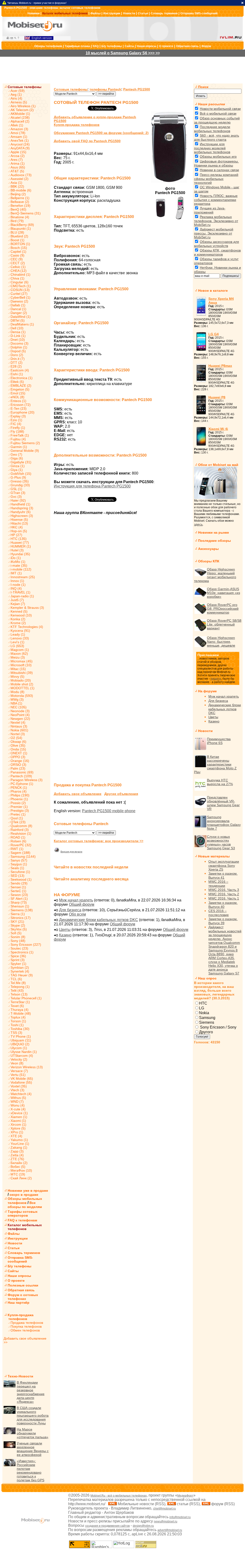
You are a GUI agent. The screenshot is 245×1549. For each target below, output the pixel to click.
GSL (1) (16, 489)
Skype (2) (18, 925)
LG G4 (213, 334)
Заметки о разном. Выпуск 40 (223, 905)
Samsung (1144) (23, 856)
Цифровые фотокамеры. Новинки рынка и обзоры (216, 163)
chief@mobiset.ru (164, 1508)
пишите (216, 678)
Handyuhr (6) (21, 512)
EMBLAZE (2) (21, 385)
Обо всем (77, 914)
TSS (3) (16, 1033)
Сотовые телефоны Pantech (81, 824)
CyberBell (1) (20, 297)
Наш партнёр (18, 1302)
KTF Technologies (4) (27, 627)
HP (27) (16, 535)
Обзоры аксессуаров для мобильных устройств (216, 244)
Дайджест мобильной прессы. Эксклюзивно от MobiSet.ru (213, 233)
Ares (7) (17, 160)
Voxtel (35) (19, 1086)
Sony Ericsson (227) (26, 944)
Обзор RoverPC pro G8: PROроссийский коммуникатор (223, 608)
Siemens (206, 1022)
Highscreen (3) (22, 516)
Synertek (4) (20, 971)
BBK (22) (17, 186)
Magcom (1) (20, 650)
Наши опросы (146, 46)
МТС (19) (18, 1174)
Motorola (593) (22, 696)
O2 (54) (16, 738)
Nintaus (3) (19, 726)
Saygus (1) (19, 864)
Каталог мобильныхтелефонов (25, 1227)
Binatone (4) (20, 217)
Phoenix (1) (19, 799)
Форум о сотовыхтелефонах (23, 1297)
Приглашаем (208, 655)
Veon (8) (17, 1063)
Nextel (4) (18, 722)
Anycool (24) (20, 144)
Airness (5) (19, 102)
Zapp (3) (17, 1151)
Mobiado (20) (21, 680)
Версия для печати (71, 851)
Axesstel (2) (19, 179)
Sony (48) (18, 941)
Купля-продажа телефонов (18, 1317)
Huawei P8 (216, 397)
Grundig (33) (20, 485)
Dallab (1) (18, 305)
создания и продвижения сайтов (107, 1525)
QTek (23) (18, 822)
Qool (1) (17, 818)
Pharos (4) (19, 791)
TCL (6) (16, 979)
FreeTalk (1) (20, 435)
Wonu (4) (18, 1105)
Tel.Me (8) (18, 983)
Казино (65, 935)
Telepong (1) (20, 987)
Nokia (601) (19, 730)
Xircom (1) (18, 1124)
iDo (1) (16, 558)
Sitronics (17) (21, 918)
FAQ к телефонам (22, 1220)
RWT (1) (17, 849)
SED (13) (17, 876)
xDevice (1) (19, 1113)
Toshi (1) (17, 1025)
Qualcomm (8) (21, 826)
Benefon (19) (20, 205)
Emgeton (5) (20, 389)
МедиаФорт (185, 1495)
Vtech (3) (17, 1090)
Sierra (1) (18, 914)
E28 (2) (16, 366)
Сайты (129, 46)
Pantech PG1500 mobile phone (108, 811)
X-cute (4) (18, 1109)
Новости (129, 13)
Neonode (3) (20, 711)
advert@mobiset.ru (169, 1530)
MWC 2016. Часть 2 (223, 894)
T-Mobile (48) (21, 1013)
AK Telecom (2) (22, 110)
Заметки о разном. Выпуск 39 (223, 921)
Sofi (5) (16, 933)
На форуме (207, 691)
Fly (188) (17, 431)
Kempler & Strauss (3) (27, 608)
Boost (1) (17, 240)
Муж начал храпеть (76, 900)
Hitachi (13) (19, 523)
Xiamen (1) (19, 1117)
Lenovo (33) (20, 638)
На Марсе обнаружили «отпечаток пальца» (32, 1433)
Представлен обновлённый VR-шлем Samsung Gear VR (223, 803)
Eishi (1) (17, 374)
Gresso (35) (20, 481)
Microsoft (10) (21, 665)
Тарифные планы (77, 46)
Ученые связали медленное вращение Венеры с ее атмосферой (33, 1449)
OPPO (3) (18, 757)
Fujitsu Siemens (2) (25, 443)
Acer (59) (18, 91)
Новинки (33, 13)
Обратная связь (187, 46)
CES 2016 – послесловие (218, 913)
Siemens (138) (22, 910)
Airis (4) (16, 98)
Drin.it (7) (18, 359)
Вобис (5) (18, 1167)
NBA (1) (16, 703)
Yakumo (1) (19, 1140)
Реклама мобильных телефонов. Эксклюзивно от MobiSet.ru (216, 221)
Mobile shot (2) (22, 684)
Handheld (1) (20, 504)
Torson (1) (18, 1021)
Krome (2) (18, 623)
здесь (198, 524)
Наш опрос (207, 978)
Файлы (95, 13)
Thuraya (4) (19, 1010)
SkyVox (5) (19, 929)
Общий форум (81, 904)
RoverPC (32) (21, 845)
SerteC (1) (18, 891)
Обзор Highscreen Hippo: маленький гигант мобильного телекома (215, 575)
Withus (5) (18, 1098)
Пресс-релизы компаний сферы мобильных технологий (216, 179)
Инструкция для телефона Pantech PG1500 (92, 486)
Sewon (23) (19, 895)
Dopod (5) (18, 351)
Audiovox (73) (21, 175)
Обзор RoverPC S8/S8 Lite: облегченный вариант (224, 624)
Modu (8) (17, 692)
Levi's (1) (17, 642)
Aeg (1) (16, 94)
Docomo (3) (19, 343)
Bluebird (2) (19, 236)
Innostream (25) (23, 577)
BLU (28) (17, 232)
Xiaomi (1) (18, 1121)
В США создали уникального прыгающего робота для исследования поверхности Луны (33, 1415)
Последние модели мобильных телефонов (212, 129)
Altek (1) (17, 125)
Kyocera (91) (20, 630)
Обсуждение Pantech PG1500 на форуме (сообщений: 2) (101, 133)
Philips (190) (20, 795)
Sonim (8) (18, 937)
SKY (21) (17, 921)
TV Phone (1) (21, 1036)
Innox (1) (17, 581)
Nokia (204, 1013)
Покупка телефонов (26, 1326)
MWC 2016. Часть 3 (223, 890)
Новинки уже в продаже (28, 1190)
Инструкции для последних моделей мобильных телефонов (212, 148)
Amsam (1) (19, 137)
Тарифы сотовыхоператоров (23, 1213)
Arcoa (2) (18, 156)
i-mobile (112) (21, 569)
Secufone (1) (20, 872)
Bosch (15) (19, 248)
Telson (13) (19, 994)
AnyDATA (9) (20, 148)
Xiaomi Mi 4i (218, 429)
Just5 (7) (17, 600)
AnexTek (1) (20, 140)
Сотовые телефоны (24, 87)
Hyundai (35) (20, 554)
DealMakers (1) (22, 324)
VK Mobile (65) (22, 1078)
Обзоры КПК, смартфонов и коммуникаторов (217, 252)
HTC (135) (19, 539)
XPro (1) (17, 1132)
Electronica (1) (22, 378)
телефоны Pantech (105, 89)
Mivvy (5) (17, 676)
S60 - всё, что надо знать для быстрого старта (216, 137)
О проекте (166, 46)
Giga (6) (17, 458)
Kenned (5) (19, 611)
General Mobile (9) (25, 451)
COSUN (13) (20, 290)
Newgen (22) (20, 719)
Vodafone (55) (21, 1082)
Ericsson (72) (21, 405)
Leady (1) (18, 634)
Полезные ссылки (23, 1285)
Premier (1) (19, 807)
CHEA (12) (19, 271)
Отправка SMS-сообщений (198, 13)
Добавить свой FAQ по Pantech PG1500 (87, 141)
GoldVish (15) (21, 473)
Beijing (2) (18, 194)
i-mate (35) (19, 565)
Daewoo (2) (19, 301)
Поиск (203, 87)
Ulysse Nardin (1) (24, 1052)
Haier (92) (18, 500)
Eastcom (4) (20, 370)
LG (201, 1008)
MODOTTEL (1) (22, 688)
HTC (203, 1003)
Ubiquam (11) (21, 1040)
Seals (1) (17, 868)
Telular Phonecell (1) (26, 998)
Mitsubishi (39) (22, 673)
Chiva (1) (17, 278)
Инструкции (111, 13)
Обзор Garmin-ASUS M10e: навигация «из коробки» (223, 592)
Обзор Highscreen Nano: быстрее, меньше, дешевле (221, 641)
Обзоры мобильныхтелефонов (25, 1201)
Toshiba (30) (20, 1029)
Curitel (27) (19, 294)
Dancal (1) (18, 309)
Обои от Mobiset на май (218, 465)
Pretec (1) (18, 814)
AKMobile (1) (20, 114)
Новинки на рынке (213, 532)
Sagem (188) (20, 853)
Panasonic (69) (22, 772)
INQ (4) (16, 588)
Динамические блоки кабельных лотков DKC (98, 920)
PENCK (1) (19, 787)
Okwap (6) (18, 742)
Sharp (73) (19, 902)
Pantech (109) (21, 776)
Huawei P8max (220, 366)
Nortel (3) (18, 734)
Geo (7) (16, 454)
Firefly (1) (18, 428)
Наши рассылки (211, 104)
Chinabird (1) (20, 274)
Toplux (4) (18, 1017)
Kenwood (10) (21, 615)
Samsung (207, 1018)
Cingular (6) (19, 282)
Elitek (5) (17, 382)
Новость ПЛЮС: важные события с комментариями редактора (216, 200)
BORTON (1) (20, 244)
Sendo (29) (19, 883)
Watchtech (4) (21, 1094)
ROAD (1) (18, 837)
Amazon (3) (19, 129)
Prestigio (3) (20, 810)
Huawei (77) (20, 542)
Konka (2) (18, 619)
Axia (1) (16, 183)
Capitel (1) (18, 251)
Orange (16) (20, 761)
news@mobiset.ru (165, 1521)
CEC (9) (17, 259)
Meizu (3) (18, 657)
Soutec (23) (19, 948)
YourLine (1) (20, 1144)
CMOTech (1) (21, 286)
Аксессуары (208, 549)
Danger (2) (19, 313)
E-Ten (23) (19, 408)
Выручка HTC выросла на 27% (220, 782)
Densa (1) (18, 332)
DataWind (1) (21, 317)
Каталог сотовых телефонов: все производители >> (98, 841)
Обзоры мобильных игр (218, 156)
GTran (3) (18, 493)
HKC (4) (17, 527)
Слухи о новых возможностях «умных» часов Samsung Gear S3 (221, 842)
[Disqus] (121, 592)
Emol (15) (18, 393)
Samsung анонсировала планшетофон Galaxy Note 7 (224, 822)
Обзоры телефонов (48, 46)
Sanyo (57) (19, 860)
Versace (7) (19, 1071)
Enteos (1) (18, 401)
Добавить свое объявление (77, 794)
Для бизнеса (70, 910)
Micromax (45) (22, 661)
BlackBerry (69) (22, 225)
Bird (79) (17, 221)
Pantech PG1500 (136, 89)
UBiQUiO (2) (20, 1044)
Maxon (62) (19, 653)
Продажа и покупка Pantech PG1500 (88, 785)
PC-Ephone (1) (22, 784)
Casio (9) (17, 255)
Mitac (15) (18, 669)
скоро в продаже (24, 1195)
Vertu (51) (18, 1075)
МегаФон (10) (21, 1170)
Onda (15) (18, 749)
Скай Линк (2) (21, 1178)
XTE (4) (16, 1136)
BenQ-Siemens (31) (26, 213)
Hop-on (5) (19, 531)
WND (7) (17, 1101)
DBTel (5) (18, 320)
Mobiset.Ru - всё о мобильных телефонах (118, 1495)
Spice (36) (18, 956)
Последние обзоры (214, 540)
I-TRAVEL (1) (20, 592)
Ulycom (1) (19, 1048)
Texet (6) (17, 1006)
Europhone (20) (22, 412)
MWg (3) (17, 699)
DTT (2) (16, 362)
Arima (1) (18, 163)
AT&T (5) (17, 171)
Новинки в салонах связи (219, 170)
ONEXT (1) (19, 753)
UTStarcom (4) (22, 1055)
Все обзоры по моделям (25, 1205)
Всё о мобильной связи (218, 113)
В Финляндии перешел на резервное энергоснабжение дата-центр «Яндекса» (31, 1392)
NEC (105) (19, 707)
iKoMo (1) (18, 562)
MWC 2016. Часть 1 (223, 898)
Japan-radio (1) (22, 596)
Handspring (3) (22, 508)
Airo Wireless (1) (23, 106)
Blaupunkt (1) (21, 228)
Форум (206, 46)
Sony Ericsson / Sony (217, 1027)
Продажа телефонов (27, 1323)
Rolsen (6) (18, 841)
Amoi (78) (18, 133)
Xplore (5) (18, 1128)
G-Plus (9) (18, 477)
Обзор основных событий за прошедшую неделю (217, 120)
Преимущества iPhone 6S (219, 741)
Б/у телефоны (111, 46)
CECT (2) (18, 263)
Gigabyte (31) (21, 462)
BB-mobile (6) (21, 190)
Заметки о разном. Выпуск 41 (223, 875)
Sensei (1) (18, 887)
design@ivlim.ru (143, 1525)
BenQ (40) (18, 209)
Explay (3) (18, 416)
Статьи (143, 13)
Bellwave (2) (20, 202)
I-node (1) (18, 585)
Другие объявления (121, 794)
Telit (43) (17, 990)
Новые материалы (214, 856)
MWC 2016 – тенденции (218, 884)
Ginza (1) (18, 466)
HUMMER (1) (21, 546)
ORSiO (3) (18, 764)
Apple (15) (18, 152)
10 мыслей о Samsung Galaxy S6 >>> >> (123, 53)
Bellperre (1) (20, 198)
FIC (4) (16, 424)
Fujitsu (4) (18, 439)
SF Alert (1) (19, 898)
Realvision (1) (21, 833)
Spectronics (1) (22, 952)
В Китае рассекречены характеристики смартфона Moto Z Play (215, 764)
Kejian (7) (18, 604)
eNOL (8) (17, 397)
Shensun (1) (20, 906)
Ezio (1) (16, 420)
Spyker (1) (18, 964)
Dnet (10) (18, 339)
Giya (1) (17, 470)
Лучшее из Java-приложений (209, 210)
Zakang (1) (19, 1147)
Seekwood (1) (21, 879)
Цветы (65, 930)
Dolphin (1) (19, 347)
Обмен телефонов (25, 1330)
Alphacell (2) (20, 121)
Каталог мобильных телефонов (65, 13)
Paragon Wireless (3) (27, 780)
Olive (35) (18, 745)
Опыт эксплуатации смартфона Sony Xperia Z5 (223, 865)
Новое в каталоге (213, 290)
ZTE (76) (17, 1159)
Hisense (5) (19, 519)
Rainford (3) (20, 830)
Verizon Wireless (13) (27, 1067)
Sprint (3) (18, 960)
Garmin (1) (19, 447)
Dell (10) (17, 328)
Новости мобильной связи (220, 109)
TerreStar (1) (20, 1002)
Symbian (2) (20, 967)
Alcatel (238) (20, 117)
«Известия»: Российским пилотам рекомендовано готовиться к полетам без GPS (30, 1470)
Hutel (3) (17, 550)
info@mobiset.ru (180, 1517)
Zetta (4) (17, 1155)
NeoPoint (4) (20, 715)
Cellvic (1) (18, 267)
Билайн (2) (19, 1163)
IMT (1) (16, 573)
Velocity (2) (19, 1059)
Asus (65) (18, 167)
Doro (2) (17, 355)
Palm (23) (18, 768)
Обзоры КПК (208, 561)
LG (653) (17, 646)
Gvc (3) (16, 496)
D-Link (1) (18, 336)
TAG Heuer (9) (22, 975)
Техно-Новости (20, 1376)
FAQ (96, 46)
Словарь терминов (164, 13)
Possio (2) (18, 803)
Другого (206, 1032)
